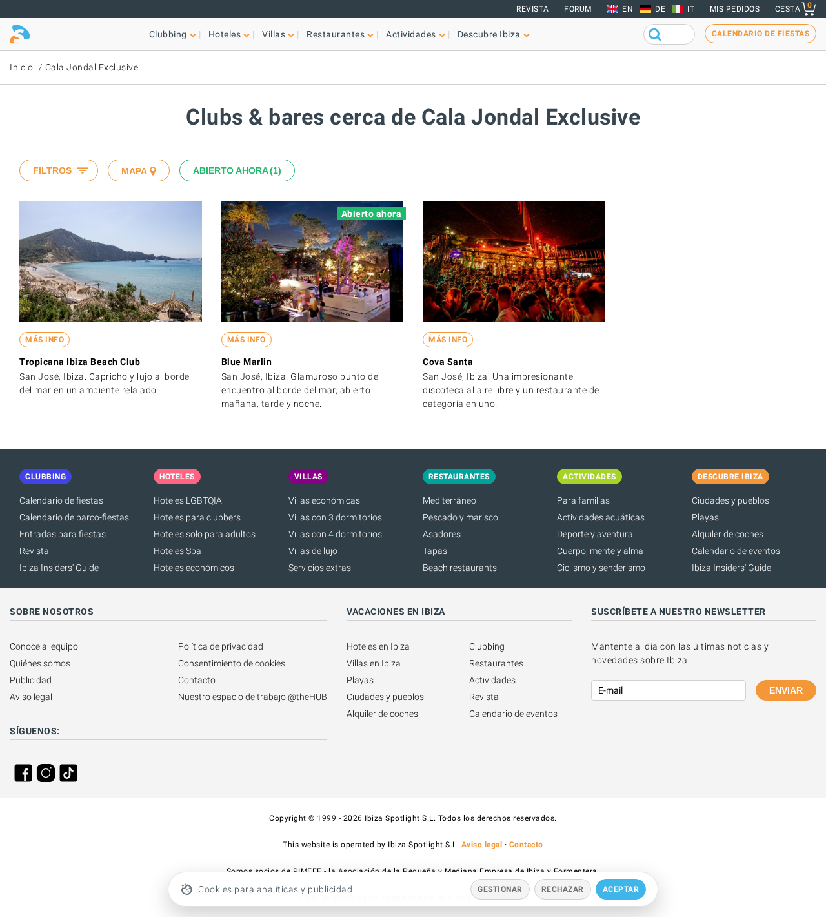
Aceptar (621, 889)
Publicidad (31, 680)
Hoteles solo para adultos (205, 534)
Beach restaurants (460, 567)
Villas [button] (273, 34)
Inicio (21, 67)
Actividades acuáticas (601, 517)
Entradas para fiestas (62, 534)
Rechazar (562, 889)
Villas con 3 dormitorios (335, 517)
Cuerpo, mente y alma (600, 551)
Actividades (492, 680)
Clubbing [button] (168, 34)
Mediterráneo (449, 500)
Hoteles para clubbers (197, 517)
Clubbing (487, 646)
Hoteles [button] (224, 34)
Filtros (52, 170)
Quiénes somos (40, 663)
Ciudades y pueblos (730, 500)
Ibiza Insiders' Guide (59, 567)
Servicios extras (319, 567)
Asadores (442, 534)
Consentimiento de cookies (231, 663)
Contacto (197, 680)
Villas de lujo (312, 551)
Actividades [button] (411, 34)
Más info (44, 339)
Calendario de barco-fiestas (74, 517)
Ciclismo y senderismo (601, 567)
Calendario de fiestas (61, 500)
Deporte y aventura (595, 534)
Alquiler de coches (727, 534)
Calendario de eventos (736, 551)
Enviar (786, 690)
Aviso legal (31, 697)
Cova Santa (448, 361)
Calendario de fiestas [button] (761, 33)
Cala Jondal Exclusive (92, 67)
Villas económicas (324, 500)
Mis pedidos (735, 9)
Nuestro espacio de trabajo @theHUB (252, 697)
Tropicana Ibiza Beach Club (79, 361)
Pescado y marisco (460, 517)
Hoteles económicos (194, 567)
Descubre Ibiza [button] (489, 34)
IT (690, 9)
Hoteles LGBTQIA (188, 500)
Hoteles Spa (177, 551)
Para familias (583, 500)
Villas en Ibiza (374, 663)
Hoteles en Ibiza (378, 646)
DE (660, 9)
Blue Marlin (246, 361)
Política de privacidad (220, 646)
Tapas (435, 551)
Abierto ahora (235, 170)
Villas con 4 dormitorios (335, 534)
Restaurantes (496, 663)
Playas (705, 517)
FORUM (578, 9)
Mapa (134, 171)
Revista (532, 9)
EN (627, 9)
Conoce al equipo (44, 646)
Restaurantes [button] (336, 34)
